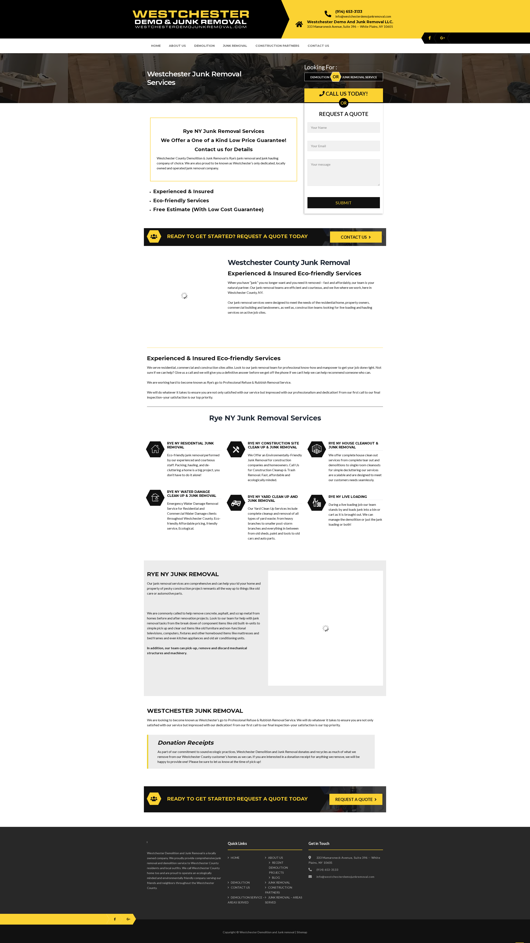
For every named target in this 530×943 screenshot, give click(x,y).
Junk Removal (235, 46)
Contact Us (318, 46)
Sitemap (302, 932)
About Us (177, 46)
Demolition (204, 46)
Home (156, 46)
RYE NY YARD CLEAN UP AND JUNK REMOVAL (273, 499)
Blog (276, 877)
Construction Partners (277, 46)
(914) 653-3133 (348, 11)
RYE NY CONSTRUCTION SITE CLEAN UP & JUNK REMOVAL (273, 445)
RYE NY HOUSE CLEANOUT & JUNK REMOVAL (353, 445)
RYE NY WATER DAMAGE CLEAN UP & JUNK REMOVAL (191, 494)
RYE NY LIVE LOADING (348, 497)
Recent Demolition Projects (278, 867)
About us (275, 857)
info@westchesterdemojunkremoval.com (363, 16)
